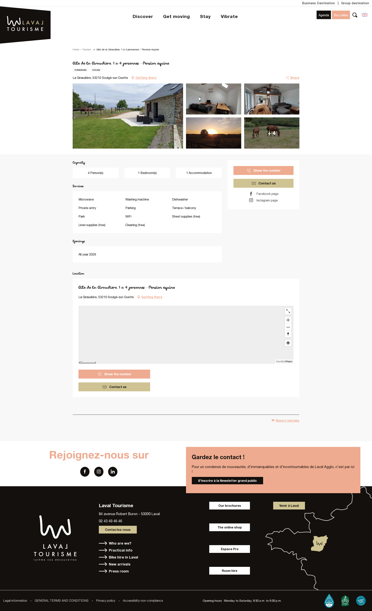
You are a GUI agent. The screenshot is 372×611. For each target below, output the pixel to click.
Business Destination (318, 3)
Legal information (15, 600)
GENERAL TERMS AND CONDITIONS (62, 600)
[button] (355, 15)
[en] (365, 15)
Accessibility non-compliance (143, 600)
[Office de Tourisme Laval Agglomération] (25, 13)
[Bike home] (345, 600)
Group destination (355, 3)
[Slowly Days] (361, 600)
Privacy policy (105, 600)
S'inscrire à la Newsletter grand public (227, 480)
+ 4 (272, 133)
